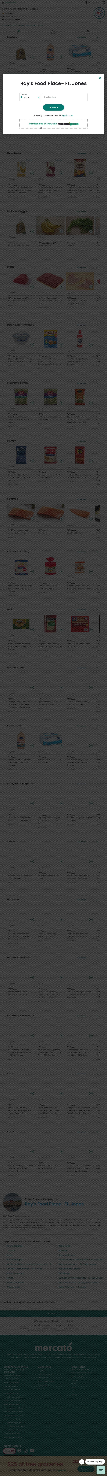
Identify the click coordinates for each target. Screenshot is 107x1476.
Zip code (24, 94)
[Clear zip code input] (38, 97)
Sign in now (67, 115)
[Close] (100, 78)
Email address (50, 97)
